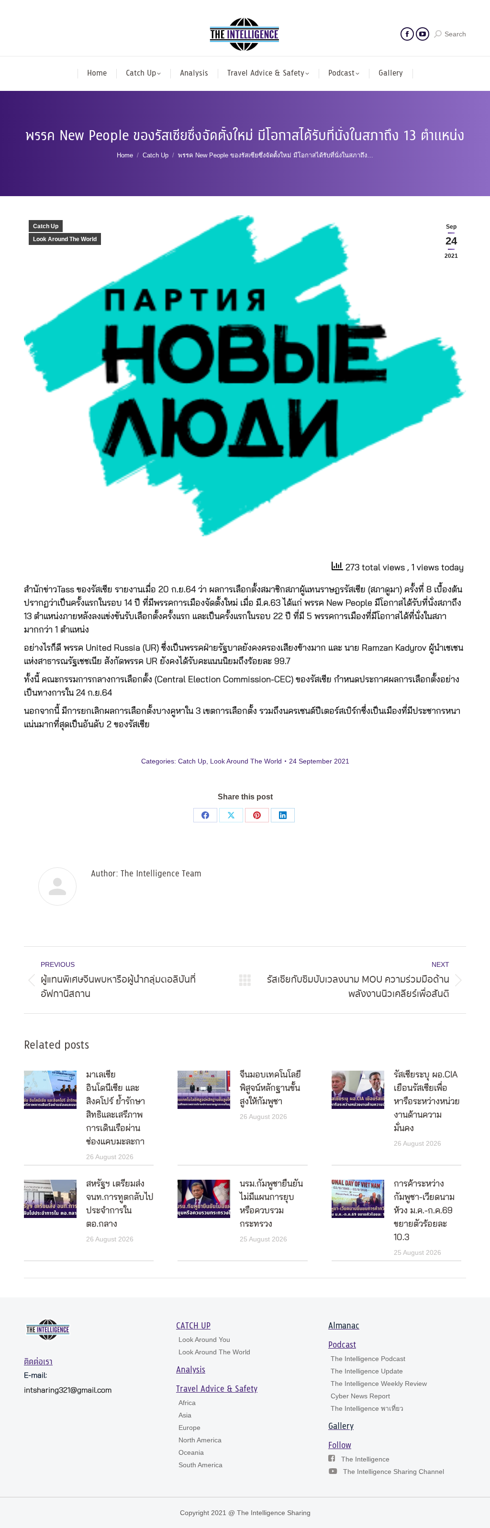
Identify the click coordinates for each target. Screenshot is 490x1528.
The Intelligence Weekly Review (379, 1383)
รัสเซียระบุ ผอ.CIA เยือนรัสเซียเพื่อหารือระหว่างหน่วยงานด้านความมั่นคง (427, 1102)
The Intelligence (365, 1459)
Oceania (191, 1452)
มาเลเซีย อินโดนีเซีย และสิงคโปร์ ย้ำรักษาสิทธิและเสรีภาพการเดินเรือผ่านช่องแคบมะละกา (115, 1108)
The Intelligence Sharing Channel (393, 1471)
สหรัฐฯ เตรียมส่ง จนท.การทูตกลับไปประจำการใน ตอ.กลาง (120, 1204)
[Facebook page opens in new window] (407, 34)
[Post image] (50, 1090)
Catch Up (45, 226)
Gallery (341, 1426)
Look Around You (204, 1339)
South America (200, 1465)
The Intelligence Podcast (368, 1358)
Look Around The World (65, 239)
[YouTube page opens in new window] (422, 34)
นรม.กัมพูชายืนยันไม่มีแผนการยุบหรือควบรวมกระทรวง (271, 1204)
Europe (189, 1427)
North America (200, 1440)
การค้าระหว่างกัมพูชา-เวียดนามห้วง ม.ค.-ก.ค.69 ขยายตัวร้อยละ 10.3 (424, 1211)
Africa (187, 1402)
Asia (184, 1415)
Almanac (343, 1326)
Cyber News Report (360, 1396)
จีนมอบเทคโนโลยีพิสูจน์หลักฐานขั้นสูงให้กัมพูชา (270, 1088)
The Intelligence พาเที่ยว (367, 1408)
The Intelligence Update (367, 1371)
